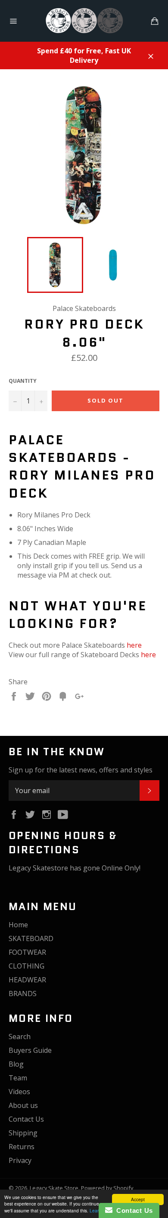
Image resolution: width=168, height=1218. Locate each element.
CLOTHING (26, 966)
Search (20, 1036)
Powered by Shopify (107, 1188)
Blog (16, 1064)
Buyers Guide (30, 1050)
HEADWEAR (27, 979)
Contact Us (26, 1119)
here (134, 645)
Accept (138, 1199)
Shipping (23, 1133)
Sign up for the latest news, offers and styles (80, 770)
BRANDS (23, 993)
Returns (21, 1146)
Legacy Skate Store (54, 1188)
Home (18, 924)
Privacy (20, 1160)
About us (23, 1105)
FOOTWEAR (27, 952)
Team (18, 1078)
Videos (19, 1091)
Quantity (23, 381)
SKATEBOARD (31, 938)
